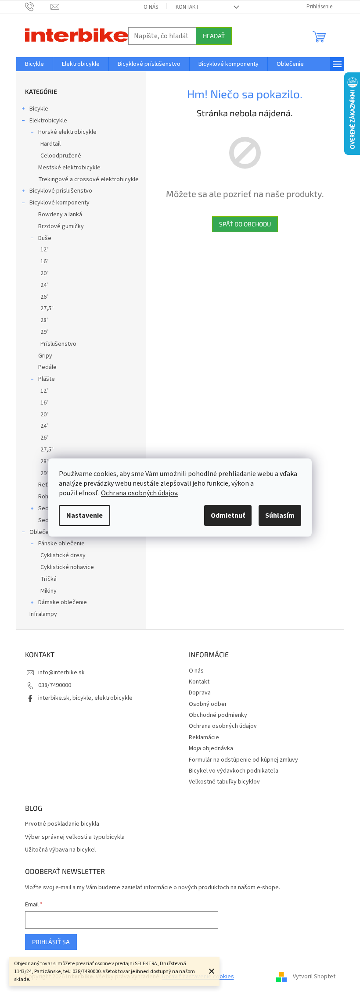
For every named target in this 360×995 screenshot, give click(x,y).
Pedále (47, 367)
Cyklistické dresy (63, 555)
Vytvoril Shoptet (314, 977)
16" (44, 261)
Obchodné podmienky (218, 715)
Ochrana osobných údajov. (139, 493)
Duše (44, 238)
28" (44, 320)
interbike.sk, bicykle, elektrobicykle (85, 698)
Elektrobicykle (48, 120)
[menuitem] (34, 64)
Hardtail (50, 144)
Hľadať (214, 35)
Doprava (200, 692)
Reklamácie (204, 737)
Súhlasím (280, 515)
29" (44, 332)
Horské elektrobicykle (67, 132)
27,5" (47, 308)
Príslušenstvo (58, 344)
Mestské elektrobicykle (69, 167)
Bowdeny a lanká (60, 214)
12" (44, 249)
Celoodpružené (60, 155)
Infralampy (43, 614)
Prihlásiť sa (51, 941)
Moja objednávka (211, 748)
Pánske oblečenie (61, 543)
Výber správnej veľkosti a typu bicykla (75, 837)
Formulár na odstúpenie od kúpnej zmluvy (243, 759)
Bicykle (38, 108)
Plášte (46, 379)
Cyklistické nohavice (67, 567)
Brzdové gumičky (61, 226)
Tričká (48, 579)
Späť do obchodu (245, 224)
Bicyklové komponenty (59, 202)
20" (44, 273)
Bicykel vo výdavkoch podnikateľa (233, 770)
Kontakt (187, 7)
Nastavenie (84, 515)
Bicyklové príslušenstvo (60, 190)
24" (44, 285)
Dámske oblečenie (62, 602)
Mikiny (48, 591)
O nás (151, 7)
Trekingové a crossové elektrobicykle (88, 179)
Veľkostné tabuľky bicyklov (224, 781)
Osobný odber (208, 704)
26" (44, 297)
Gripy (45, 355)
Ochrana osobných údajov (223, 726)
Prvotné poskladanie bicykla (62, 824)
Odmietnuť (228, 515)
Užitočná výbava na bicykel (60, 850)
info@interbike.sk (61, 672)
